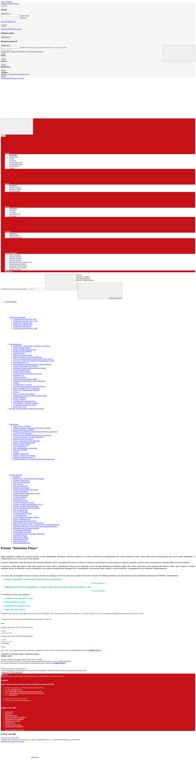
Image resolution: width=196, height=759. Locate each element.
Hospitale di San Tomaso (21, 488)
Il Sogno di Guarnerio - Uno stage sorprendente (28, 437)
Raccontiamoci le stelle (20, 501)
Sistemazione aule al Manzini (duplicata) (26, 528)
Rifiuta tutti (17, 654)
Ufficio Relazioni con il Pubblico (15, 717)
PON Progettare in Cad (20, 362)
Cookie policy (9, 712)
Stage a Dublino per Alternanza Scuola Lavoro (28, 523)
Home (79, 275)
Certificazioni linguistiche (17, 317)
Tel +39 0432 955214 (15, 689)
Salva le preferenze (16, 672)
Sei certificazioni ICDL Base (22, 513)
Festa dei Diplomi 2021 (20, 512)
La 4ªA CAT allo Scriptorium (22, 433)
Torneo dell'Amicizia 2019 (21, 543)
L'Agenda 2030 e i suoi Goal (22, 384)
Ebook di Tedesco (19, 353)
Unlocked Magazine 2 (20, 397)
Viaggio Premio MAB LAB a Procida (25, 366)
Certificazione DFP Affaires (22, 326)
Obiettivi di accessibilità (12, 721)
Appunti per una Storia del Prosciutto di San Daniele (30, 396)
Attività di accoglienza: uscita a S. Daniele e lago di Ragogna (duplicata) (36, 524)
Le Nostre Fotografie (16, 475)
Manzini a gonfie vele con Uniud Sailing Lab (27, 357)
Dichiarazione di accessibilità (14, 719)
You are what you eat (20, 407)
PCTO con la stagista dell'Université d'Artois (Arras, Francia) (33, 359)
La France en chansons (20, 491)
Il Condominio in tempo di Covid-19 (25, 405)
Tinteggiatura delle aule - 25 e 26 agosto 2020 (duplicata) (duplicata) (35, 526)
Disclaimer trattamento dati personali (12, 741)
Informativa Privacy (11, 715)
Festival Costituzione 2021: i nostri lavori (26, 388)
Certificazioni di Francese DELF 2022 (25, 328)
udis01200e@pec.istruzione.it (26, 693)
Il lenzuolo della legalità (20, 495)
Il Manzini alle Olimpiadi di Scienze (24, 521)
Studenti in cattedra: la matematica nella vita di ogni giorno (32, 428)
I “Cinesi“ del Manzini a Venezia (23, 502)
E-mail (22, 47)
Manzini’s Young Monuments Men (24, 443)
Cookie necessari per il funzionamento (13, 669)
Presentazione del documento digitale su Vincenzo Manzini (32, 364)
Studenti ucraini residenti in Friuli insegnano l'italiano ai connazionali (35, 431)
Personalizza (5, 654)
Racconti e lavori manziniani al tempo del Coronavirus (26, 408)
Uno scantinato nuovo (20, 446)
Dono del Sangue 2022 (20, 486)
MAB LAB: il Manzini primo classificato (26, 390)
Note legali (8, 713)
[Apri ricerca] (179, 53)
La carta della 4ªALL (20, 515)
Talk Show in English (20, 450)
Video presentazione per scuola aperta (25, 448)
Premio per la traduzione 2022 (22, 325)
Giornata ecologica (19, 499)
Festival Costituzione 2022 (21, 519)
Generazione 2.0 (18, 375)
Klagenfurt (16, 477)
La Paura (16, 392)
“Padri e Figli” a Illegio (20, 537)
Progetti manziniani (83, 278)
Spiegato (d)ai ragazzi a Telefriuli (23, 430)
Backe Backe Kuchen (20, 541)
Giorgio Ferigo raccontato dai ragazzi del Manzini (29, 386)
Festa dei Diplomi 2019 (20, 539)
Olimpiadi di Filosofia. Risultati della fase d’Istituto (29, 368)
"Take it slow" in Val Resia (22, 426)
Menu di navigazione (115, 298)
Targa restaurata (18, 484)
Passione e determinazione (21, 482)
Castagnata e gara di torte (21, 480)
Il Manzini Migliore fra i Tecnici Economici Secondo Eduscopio (33, 459)
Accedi (4, 5)
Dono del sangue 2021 (20, 510)
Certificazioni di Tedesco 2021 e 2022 (25, 321)
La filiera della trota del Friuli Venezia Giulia (27, 373)
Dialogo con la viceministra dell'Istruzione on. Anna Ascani (32, 435)
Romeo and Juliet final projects (23, 439)
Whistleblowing (10, 723)
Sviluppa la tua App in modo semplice (25, 379)
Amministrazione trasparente (14, 726)
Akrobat (15, 452)
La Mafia (16, 383)
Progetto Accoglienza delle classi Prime (25, 506)
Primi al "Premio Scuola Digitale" (24, 394)
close (3, 135)
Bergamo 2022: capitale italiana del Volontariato (28, 478)
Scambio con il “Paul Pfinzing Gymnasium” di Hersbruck (31, 346)
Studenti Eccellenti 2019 (21, 454)
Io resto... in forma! (19, 399)
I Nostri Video (14, 424)
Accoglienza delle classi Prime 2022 (24, 350)
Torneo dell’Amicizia (20, 535)
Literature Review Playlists (21, 372)
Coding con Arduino (19, 377)
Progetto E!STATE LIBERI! (22, 351)
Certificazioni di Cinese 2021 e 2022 (25, 319)
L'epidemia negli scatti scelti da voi (24, 401)
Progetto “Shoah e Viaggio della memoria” (27, 493)
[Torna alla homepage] (12, 78)
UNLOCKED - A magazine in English (25, 403)
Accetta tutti (32, 654)
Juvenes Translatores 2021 (21, 370)
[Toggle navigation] (17, 126)
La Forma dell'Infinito (20, 497)
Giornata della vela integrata (22, 532)
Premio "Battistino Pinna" (21, 348)
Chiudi (3, 59)
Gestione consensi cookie (13, 724)
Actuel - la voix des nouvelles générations (26, 441)
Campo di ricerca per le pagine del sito (13, 289)
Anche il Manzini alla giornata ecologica (26, 517)
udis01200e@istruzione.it (25, 691)
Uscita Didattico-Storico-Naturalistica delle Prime (29, 534)
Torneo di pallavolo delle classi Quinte (25, 490)
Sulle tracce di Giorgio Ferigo (22, 355)
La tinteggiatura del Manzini (22, 530)
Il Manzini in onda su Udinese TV (24, 457)
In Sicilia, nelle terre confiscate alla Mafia (26, 508)
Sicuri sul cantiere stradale (21, 444)
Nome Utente (24, 16)
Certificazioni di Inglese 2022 (22, 323)
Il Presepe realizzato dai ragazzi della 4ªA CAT (28, 504)
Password (23, 18)
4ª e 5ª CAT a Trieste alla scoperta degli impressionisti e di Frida (33, 361)
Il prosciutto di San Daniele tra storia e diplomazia (29, 381)
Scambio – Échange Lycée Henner (24, 455)
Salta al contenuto (6, 2)
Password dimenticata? (8, 21)
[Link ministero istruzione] (10, 3)
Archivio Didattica (83, 276)
